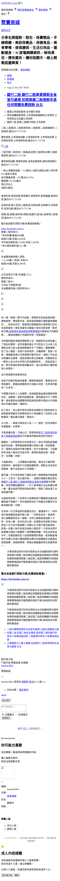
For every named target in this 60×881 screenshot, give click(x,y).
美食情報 (25, 70)
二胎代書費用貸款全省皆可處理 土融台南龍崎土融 (33, 629)
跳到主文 (5, 30)
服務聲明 (31, 841)
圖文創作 (24, 690)
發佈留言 (6, 718)
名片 (9, 82)
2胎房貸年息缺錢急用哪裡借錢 (24, 331)
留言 (31, 682)
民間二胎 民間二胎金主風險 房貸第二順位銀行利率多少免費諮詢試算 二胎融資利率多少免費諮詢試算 (33, 636)
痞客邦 (25, 682)
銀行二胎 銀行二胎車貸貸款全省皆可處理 (24, 482)
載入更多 (6, 700)
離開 (17, 875)
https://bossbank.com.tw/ (12, 228)
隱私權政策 (51, 838)
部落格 (10, 79)
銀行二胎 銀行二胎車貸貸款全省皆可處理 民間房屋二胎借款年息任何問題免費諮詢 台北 (32, 100)
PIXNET (13, 838)
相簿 (9, 75)
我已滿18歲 (7, 875)
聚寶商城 (10, 22)
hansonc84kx (7, 665)
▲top (3, 695)
